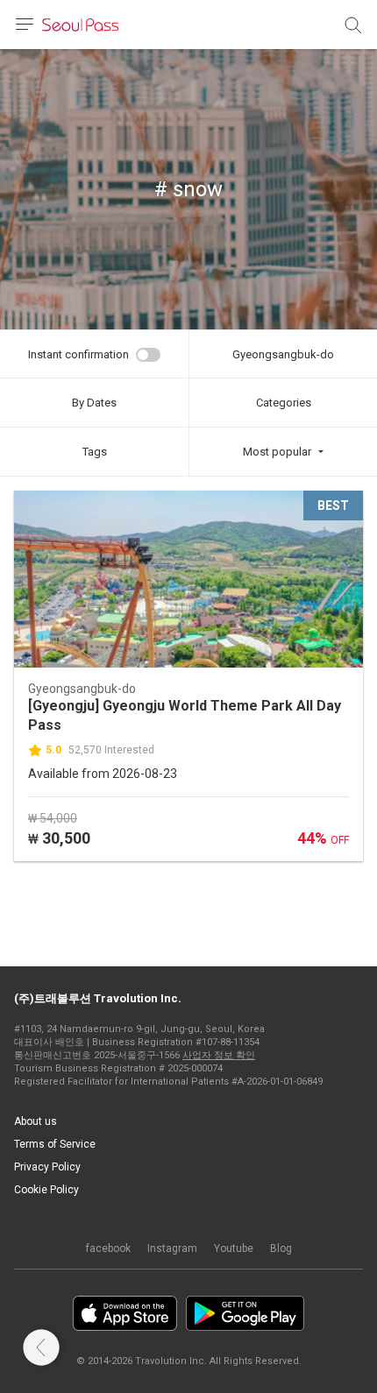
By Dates (94, 402)
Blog (281, 1248)
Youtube (233, 1248)
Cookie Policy (46, 1190)
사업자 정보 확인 (218, 1055)
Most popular (277, 451)
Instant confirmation (78, 354)
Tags (94, 451)
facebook (108, 1248)
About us (35, 1121)
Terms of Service (55, 1144)
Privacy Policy (47, 1167)
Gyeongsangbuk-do (283, 354)
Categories (283, 402)
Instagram (172, 1248)
